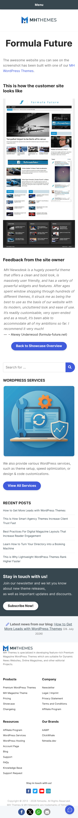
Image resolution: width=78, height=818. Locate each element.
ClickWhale (48, 735)
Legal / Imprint (50, 693)
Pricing (7, 698)
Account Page (11, 746)
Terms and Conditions (54, 704)
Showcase (9, 704)
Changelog (9, 709)
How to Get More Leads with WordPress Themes (34, 510)
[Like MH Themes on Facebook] (28, 791)
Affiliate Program (51, 709)
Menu (39, 5)
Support (7, 757)
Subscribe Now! (21, 606)
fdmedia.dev (49, 741)
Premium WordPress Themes (19, 687)
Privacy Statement (52, 698)
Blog (5, 751)
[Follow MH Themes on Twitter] (35, 791)
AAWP (45, 730)
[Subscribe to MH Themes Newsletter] (48, 791)
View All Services (22, 486)
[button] (21, 812)
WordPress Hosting (14, 741)
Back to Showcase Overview (39, 346)
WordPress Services (14, 735)
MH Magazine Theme (15, 693)
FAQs (6, 762)
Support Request (12, 773)
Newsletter (48, 687)
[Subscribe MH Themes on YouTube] (41, 791)
